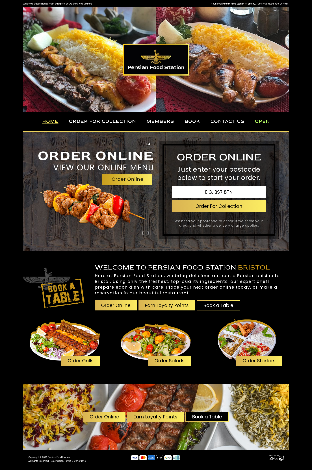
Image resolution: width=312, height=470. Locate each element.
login (51, 3)
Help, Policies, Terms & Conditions (68, 461)
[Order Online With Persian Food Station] (53, 286)
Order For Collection (219, 206)
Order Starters (259, 361)
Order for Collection (102, 121)
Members (160, 121)
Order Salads (170, 361)
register (61, 3)
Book (192, 121)
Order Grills (81, 361)
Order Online (116, 305)
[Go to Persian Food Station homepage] (156, 59)
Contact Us (227, 121)
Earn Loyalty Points (167, 305)
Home (50, 121)
